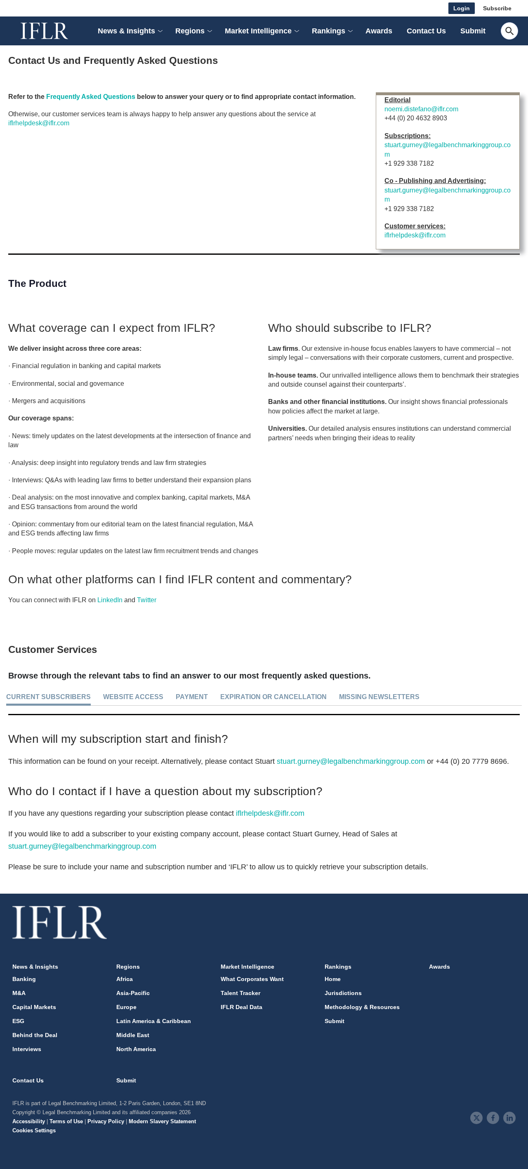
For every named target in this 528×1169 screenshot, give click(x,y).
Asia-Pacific (133, 993)
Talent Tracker (240, 993)
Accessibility (28, 1121)
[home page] (54, 31)
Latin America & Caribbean (153, 1021)
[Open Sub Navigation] (159, 31)
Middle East (132, 1035)
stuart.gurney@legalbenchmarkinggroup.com (351, 761)
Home (333, 979)
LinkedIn (110, 599)
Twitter (146, 599)
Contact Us (426, 31)
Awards (378, 31)
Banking (24, 979)
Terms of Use (66, 1121)
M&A (19, 993)
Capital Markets (34, 1007)
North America (136, 1049)
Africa (124, 979)
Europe (126, 1007)
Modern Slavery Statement (162, 1121)
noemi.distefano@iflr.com (421, 109)
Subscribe (497, 8)
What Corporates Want (252, 979)
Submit (473, 31)
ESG (18, 1021)
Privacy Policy (105, 1121)
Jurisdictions (343, 993)
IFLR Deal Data (241, 1007)
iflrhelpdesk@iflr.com (38, 123)
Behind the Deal (34, 1035)
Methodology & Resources (362, 1007)
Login (461, 8)
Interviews (26, 1049)
